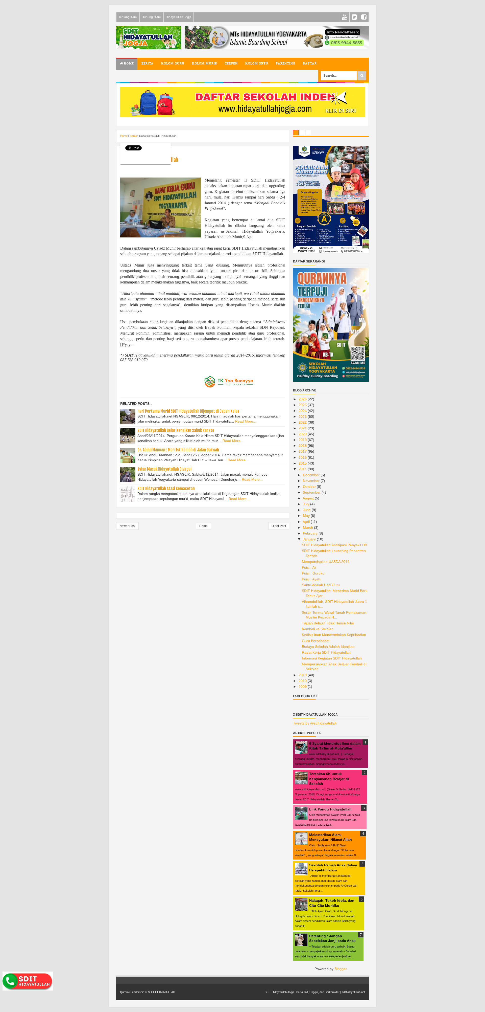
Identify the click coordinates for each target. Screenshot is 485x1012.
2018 (303, 446)
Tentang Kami (127, 17)
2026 (303, 399)
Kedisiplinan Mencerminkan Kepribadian (334, 635)
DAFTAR (310, 63)
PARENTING (285, 63)
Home (128, 63)
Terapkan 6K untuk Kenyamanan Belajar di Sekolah (329, 779)
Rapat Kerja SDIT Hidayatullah (326, 652)
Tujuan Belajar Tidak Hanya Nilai (328, 623)
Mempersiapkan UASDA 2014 (325, 562)
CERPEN (231, 63)
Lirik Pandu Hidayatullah (330, 809)
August (309, 498)
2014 (303, 469)
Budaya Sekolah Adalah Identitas (328, 647)
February (311, 533)
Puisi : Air (309, 567)
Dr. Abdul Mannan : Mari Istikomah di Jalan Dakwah (178, 449)
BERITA (147, 63)
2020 (303, 434)
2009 (303, 687)
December (312, 475)
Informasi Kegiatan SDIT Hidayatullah (332, 658)
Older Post (279, 526)
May (307, 516)
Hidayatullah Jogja (178, 17)
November (312, 481)
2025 (303, 405)
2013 (303, 675)
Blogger (340, 969)
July (306, 504)
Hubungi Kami (151, 17)
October (310, 487)
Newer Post (127, 526)
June (307, 510)
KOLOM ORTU (256, 63)
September (312, 492)
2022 (303, 422)
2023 (303, 416)
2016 (303, 457)
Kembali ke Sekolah (317, 629)
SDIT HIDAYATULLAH (161, 992)
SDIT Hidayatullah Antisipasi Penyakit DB (334, 545)
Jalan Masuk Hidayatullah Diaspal (164, 469)
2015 (303, 463)
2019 (303, 440)
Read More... (245, 421)
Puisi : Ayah (311, 579)
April (307, 522)
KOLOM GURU (172, 63)
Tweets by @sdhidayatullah (315, 723)
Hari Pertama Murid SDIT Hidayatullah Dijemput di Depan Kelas (188, 411)
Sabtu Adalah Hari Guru (321, 585)
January (310, 539)
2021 (303, 428)
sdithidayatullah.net (353, 992)
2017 (303, 451)
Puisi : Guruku (313, 573)
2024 (303, 411)
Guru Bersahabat (315, 641)
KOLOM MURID (204, 63)
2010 (303, 681)
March (308, 527)
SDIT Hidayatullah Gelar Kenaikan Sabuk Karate (175, 430)
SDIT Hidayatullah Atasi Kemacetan (166, 488)
